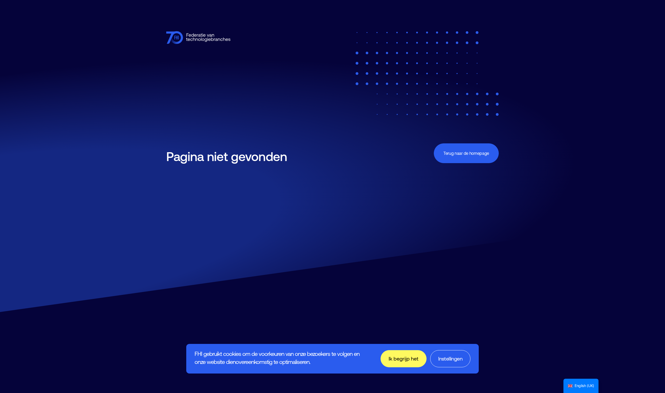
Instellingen (450, 359)
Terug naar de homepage (466, 153)
